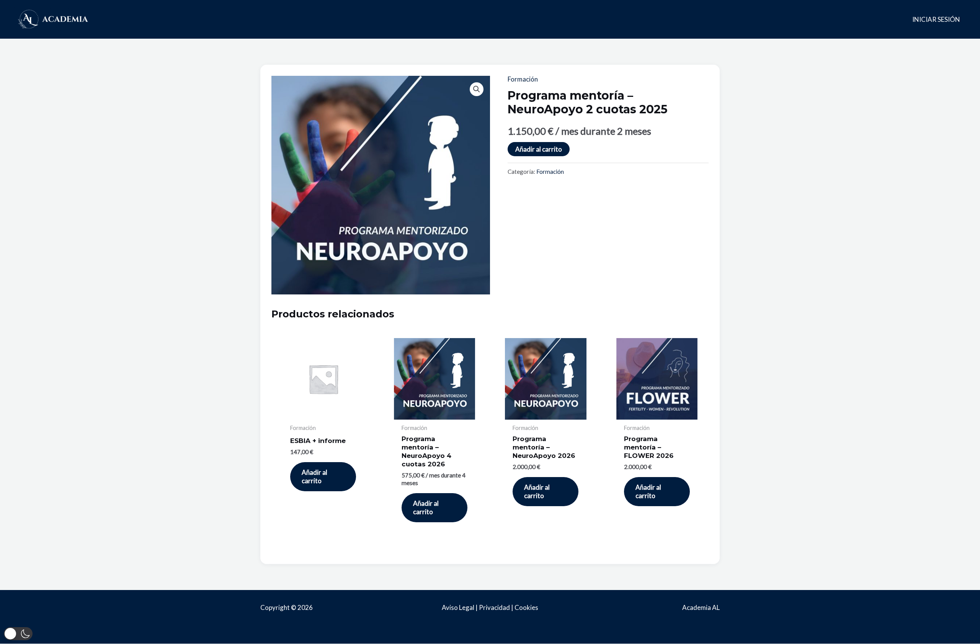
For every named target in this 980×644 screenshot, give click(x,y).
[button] (476, 89)
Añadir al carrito (538, 149)
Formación (523, 79)
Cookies (526, 607)
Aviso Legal (458, 607)
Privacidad (494, 607)
